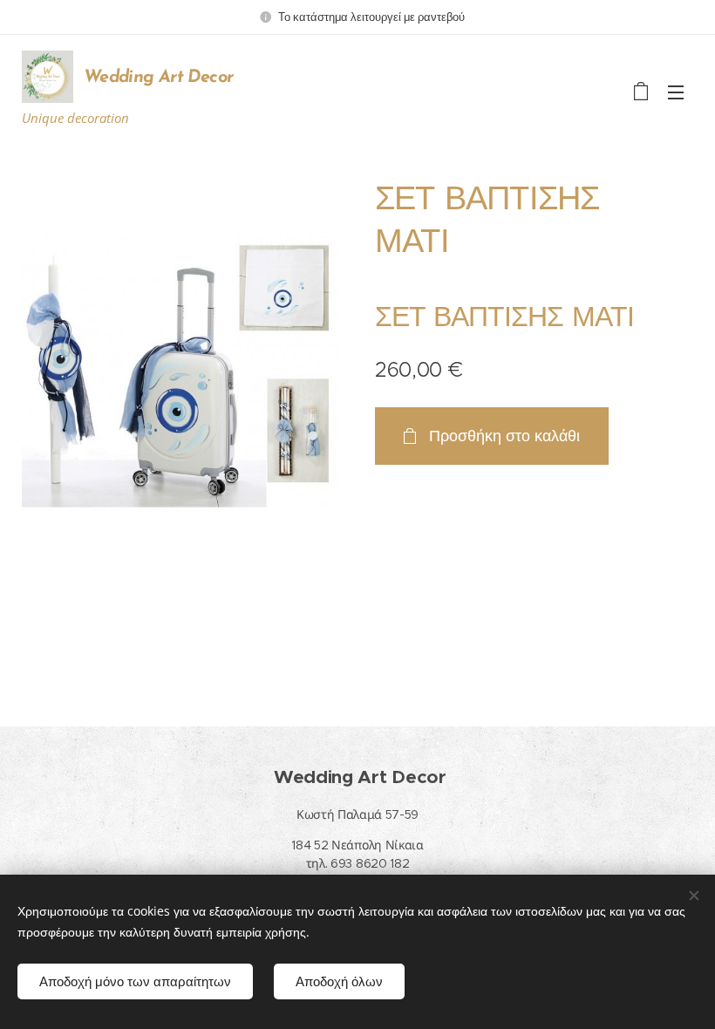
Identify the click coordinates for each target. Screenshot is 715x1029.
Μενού (675, 91)
